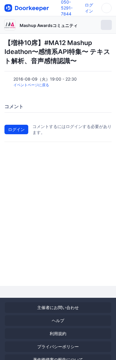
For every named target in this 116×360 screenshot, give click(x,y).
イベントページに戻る (31, 85)
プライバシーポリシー (58, 346)
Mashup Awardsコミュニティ (49, 25)
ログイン (16, 129)
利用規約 (58, 333)
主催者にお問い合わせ (58, 307)
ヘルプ (58, 320)
